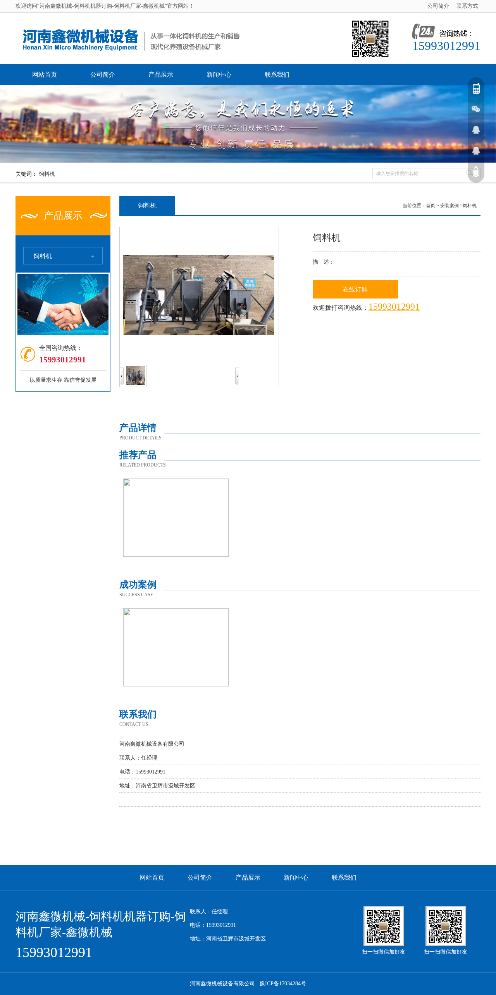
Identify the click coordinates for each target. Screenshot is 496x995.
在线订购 (355, 289)
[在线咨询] (476, 130)
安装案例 (449, 205)
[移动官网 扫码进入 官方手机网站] (476, 88)
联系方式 (467, 6)
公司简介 (438, 6)
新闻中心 (219, 74)
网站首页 (44, 74)
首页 (430, 205)
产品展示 (160, 74)
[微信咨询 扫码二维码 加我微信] (476, 109)
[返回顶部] (476, 171)
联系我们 (277, 74)
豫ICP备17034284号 (283, 983)
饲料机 (47, 174)
